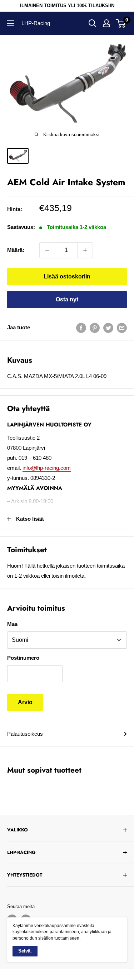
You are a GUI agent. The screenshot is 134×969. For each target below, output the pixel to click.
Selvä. (25, 951)
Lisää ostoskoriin (67, 276)
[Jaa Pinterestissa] (95, 328)
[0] (120, 23)
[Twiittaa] (108, 328)
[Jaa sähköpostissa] (122, 328)
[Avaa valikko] (10, 23)
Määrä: (15, 250)
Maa (12, 624)
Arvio (25, 702)
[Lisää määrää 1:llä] (85, 250)
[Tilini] (106, 23)
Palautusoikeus (25, 734)
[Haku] (92, 23)
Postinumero (23, 658)
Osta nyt (67, 299)
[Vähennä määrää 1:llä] (47, 250)
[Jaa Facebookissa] (81, 328)
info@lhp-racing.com (47, 468)
